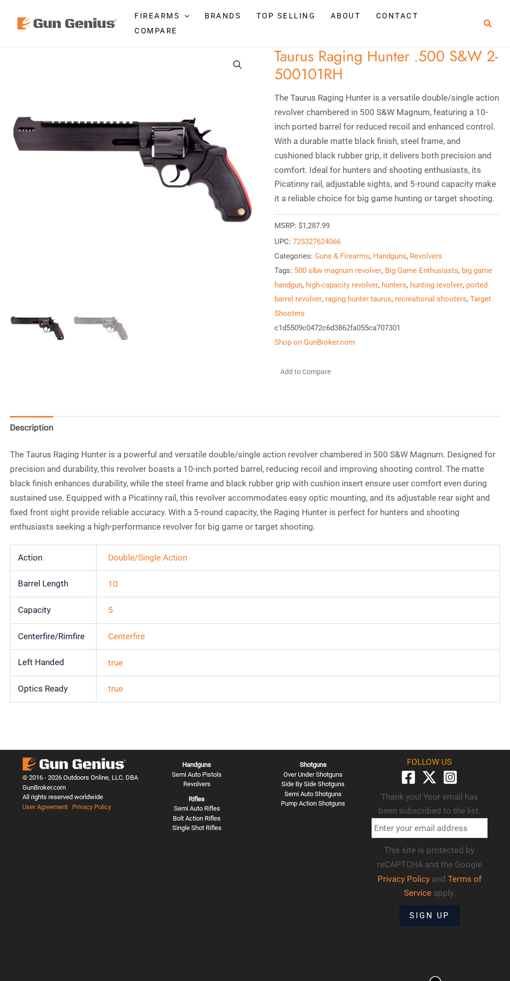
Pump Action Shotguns (313, 803)
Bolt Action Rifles (197, 818)
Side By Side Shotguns (313, 784)
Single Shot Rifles (197, 828)
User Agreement (45, 807)
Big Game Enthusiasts (421, 270)
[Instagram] (450, 777)
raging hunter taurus (358, 298)
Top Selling (286, 15)
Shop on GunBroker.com (314, 342)
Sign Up (429, 915)
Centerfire (126, 636)
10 (113, 584)
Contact (397, 15)
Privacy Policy (91, 807)
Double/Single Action (147, 557)
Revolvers (426, 256)
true (115, 663)
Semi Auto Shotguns (313, 794)
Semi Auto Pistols (197, 774)
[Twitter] (429, 777)
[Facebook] (408, 777)
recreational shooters (431, 298)
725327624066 (317, 241)
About (346, 15)
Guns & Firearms (342, 256)
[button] (184, 15)
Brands (223, 15)
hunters (394, 284)
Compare (156, 30)
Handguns (389, 256)
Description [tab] (31, 427)
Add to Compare (305, 372)
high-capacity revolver (342, 284)
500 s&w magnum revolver (338, 270)
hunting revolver (436, 284)
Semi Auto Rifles (197, 808)
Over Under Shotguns (313, 774)
